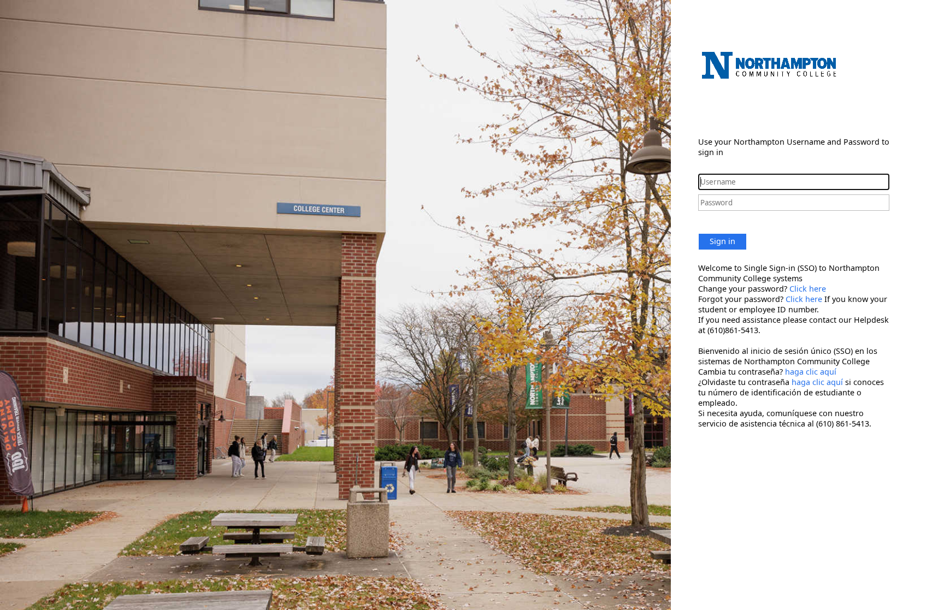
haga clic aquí (810, 371)
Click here (807, 288)
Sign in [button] (722, 241)
